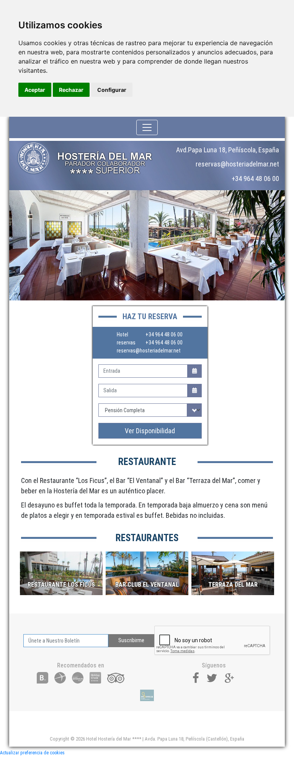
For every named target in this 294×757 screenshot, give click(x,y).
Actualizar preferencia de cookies (32, 752)
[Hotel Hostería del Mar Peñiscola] (89, 158)
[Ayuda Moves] (147, 695)
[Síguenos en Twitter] (212, 677)
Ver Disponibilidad (150, 431)
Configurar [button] (111, 89)
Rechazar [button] (71, 89)
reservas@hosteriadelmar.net (149, 351)
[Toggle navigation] (147, 127)
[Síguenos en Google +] (229, 677)
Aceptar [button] (34, 89)
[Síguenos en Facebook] (196, 677)
